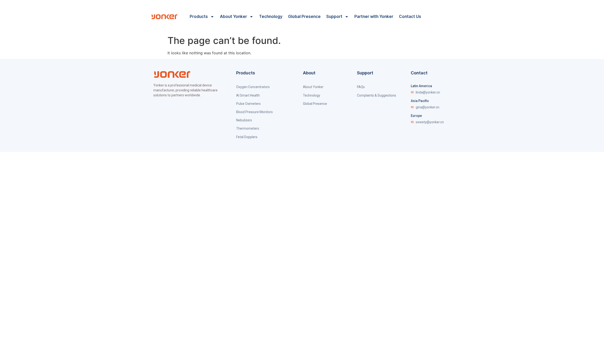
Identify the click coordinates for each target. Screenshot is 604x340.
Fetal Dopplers (246, 137)
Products (199, 16)
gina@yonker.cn (425, 107)
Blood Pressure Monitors (254, 112)
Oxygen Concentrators (253, 87)
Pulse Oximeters (248, 104)
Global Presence (304, 16)
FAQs (361, 87)
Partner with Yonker (373, 16)
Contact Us (410, 16)
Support (334, 16)
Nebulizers (244, 120)
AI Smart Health (248, 95)
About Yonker (233, 16)
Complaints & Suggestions (376, 95)
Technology (270, 16)
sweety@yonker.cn (427, 122)
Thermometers (247, 128)
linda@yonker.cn (425, 92)
